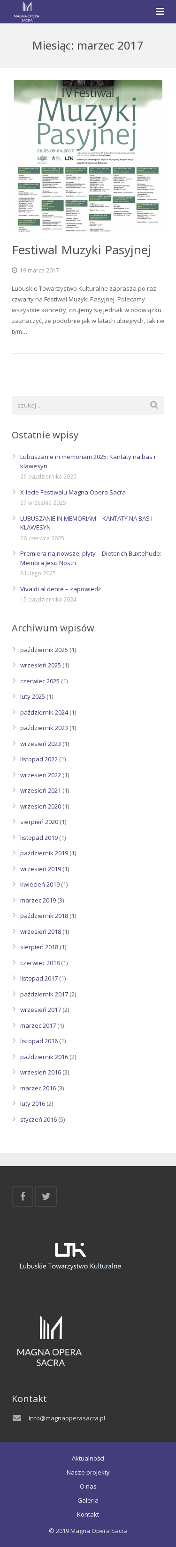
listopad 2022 (39, 759)
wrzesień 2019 (40, 869)
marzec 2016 (38, 1088)
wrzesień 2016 (40, 1072)
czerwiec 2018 (40, 963)
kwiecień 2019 (40, 884)
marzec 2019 (38, 900)
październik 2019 (44, 853)
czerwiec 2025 (40, 681)
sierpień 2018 (39, 947)
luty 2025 (32, 696)
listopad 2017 (39, 978)
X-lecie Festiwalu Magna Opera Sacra (73, 492)
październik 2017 (44, 994)
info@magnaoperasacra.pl (67, 1418)
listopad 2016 (39, 1041)
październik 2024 (44, 712)
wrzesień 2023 (40, 743)
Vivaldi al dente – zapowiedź (60, 589)
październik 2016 (44, 1057)
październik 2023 (44, 727)
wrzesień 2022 (40, 775)
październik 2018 (44, 915)
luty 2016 (32, 1103)
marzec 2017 (38, 1025)
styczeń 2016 (38, 1119)
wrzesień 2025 (40, 665)
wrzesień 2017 (40, 1009)
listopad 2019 (39, 837)
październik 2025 (44, 649)
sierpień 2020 (39, 821)
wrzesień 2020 (40, 806)
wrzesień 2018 (40, 931)
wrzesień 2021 (40, 790)
